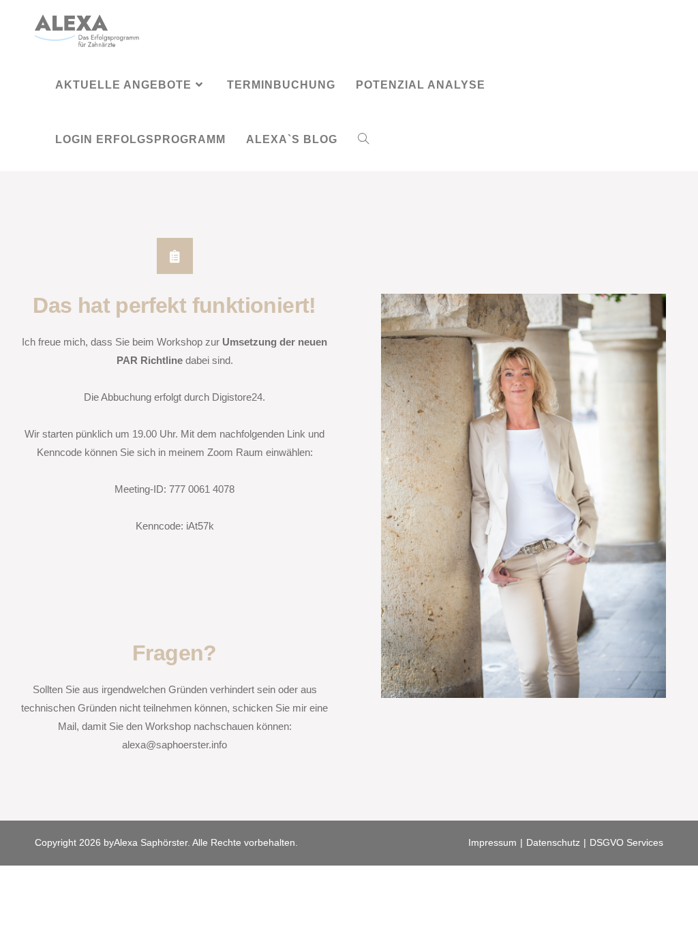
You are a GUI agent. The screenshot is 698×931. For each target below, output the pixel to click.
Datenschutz (553, 842)
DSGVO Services (626, 842)
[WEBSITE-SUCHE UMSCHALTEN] (363, 139)
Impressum (492, 842)
